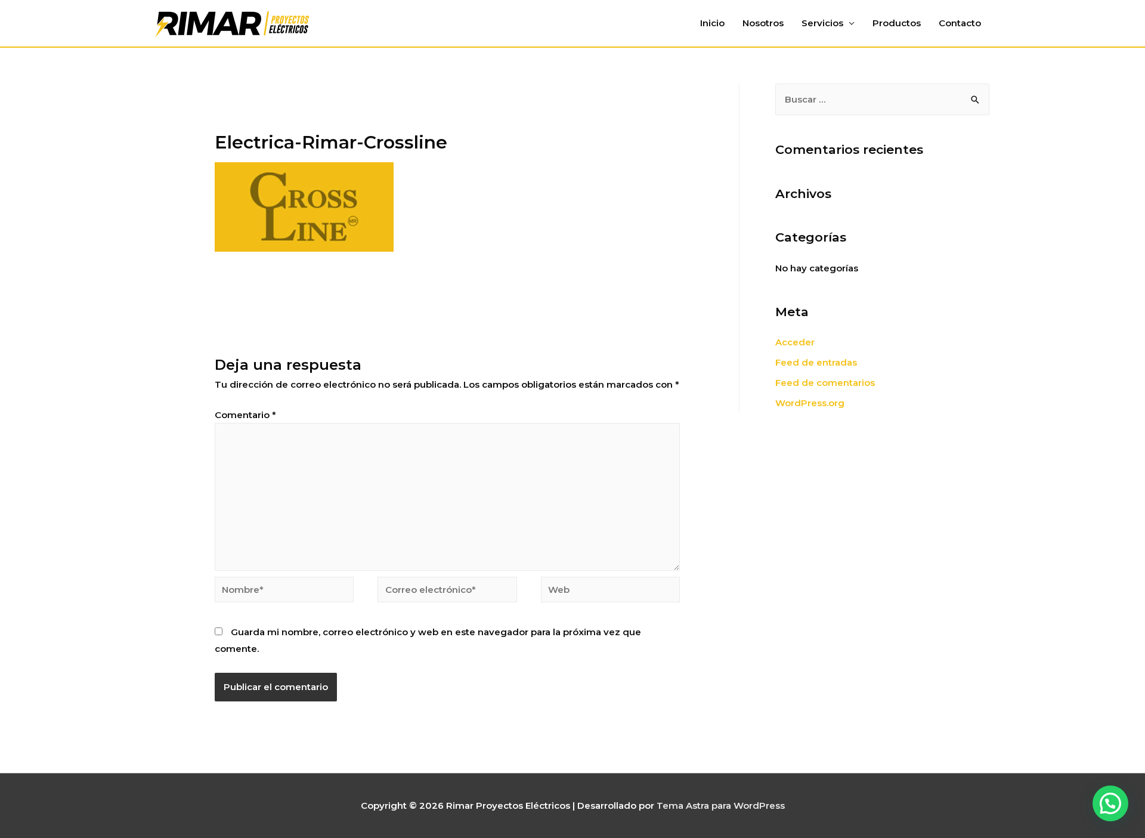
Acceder (795, 342)
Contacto (960, 23)
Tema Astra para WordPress (721, 805)
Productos (896, 23)
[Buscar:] (882, 99)
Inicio (712, 23)
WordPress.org (809, 403)
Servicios (822, 23)
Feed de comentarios (825, 382)
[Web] (610, 591)
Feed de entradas (816, 362)
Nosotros (763, 23)
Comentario (245, 414)
